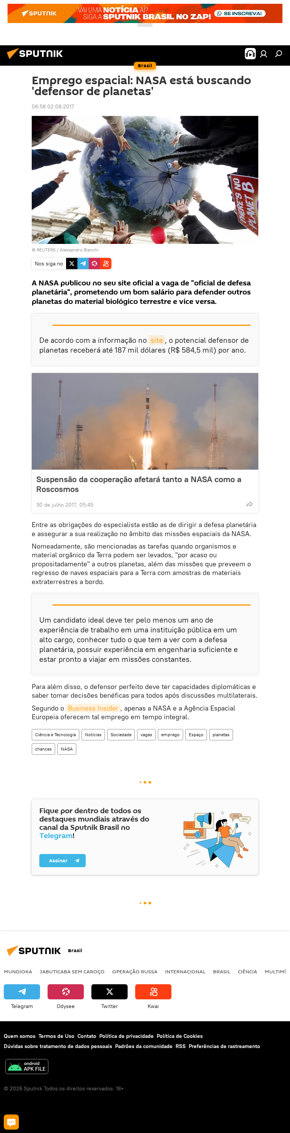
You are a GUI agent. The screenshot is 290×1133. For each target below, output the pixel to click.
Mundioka (18, 971)
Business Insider (93, 708)
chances (43, 749)
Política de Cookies (180, 1036)
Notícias (93, 734)
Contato (86, 1036)
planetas (221, 734)
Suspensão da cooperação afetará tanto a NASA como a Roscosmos (138, 484)
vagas (146, 734)
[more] (249, 504)
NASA (67, 749)
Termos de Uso (56, 1036)
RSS (181, 1046)
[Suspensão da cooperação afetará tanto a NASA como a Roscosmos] (145, 421)
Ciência (247, 971)
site (157, 340)
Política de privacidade (126, 1036)
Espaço (196, 734)
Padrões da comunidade (144, 1046)
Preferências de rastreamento (224, 1046)
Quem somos (19, 1036)
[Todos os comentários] (11, 1122)
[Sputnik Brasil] (37, 60)
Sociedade (121, 734)
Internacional (185, 971)
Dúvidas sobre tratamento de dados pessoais (58, 1046)
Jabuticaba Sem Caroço (72, 971)
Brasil (221, 971)
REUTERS (46, 250)
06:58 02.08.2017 (53, 106)
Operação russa (134, 971)
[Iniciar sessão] (263, 53)
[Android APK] (26, 1067)
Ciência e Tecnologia (55, 734)
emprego (170, 734)
